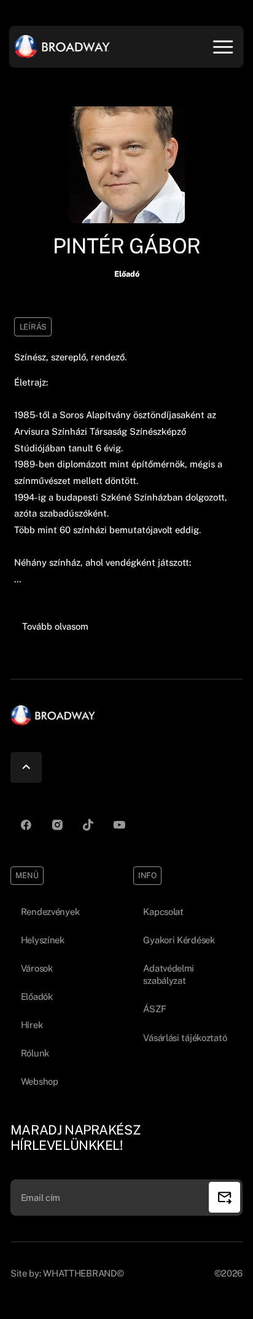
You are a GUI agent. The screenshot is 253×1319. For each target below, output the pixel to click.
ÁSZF (154, 1009)
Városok (37, 968)
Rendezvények (50, 911)
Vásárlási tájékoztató (185, 1037)
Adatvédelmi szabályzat (168, 974)
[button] (55, 627)
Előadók (37, 996)
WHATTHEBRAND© (83, 1273)
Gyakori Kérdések (178, 940)
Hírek (32, 1025)
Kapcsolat (163, 911)
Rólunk (35, 1053)
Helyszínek (42, 940)
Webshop (39, 1081)
